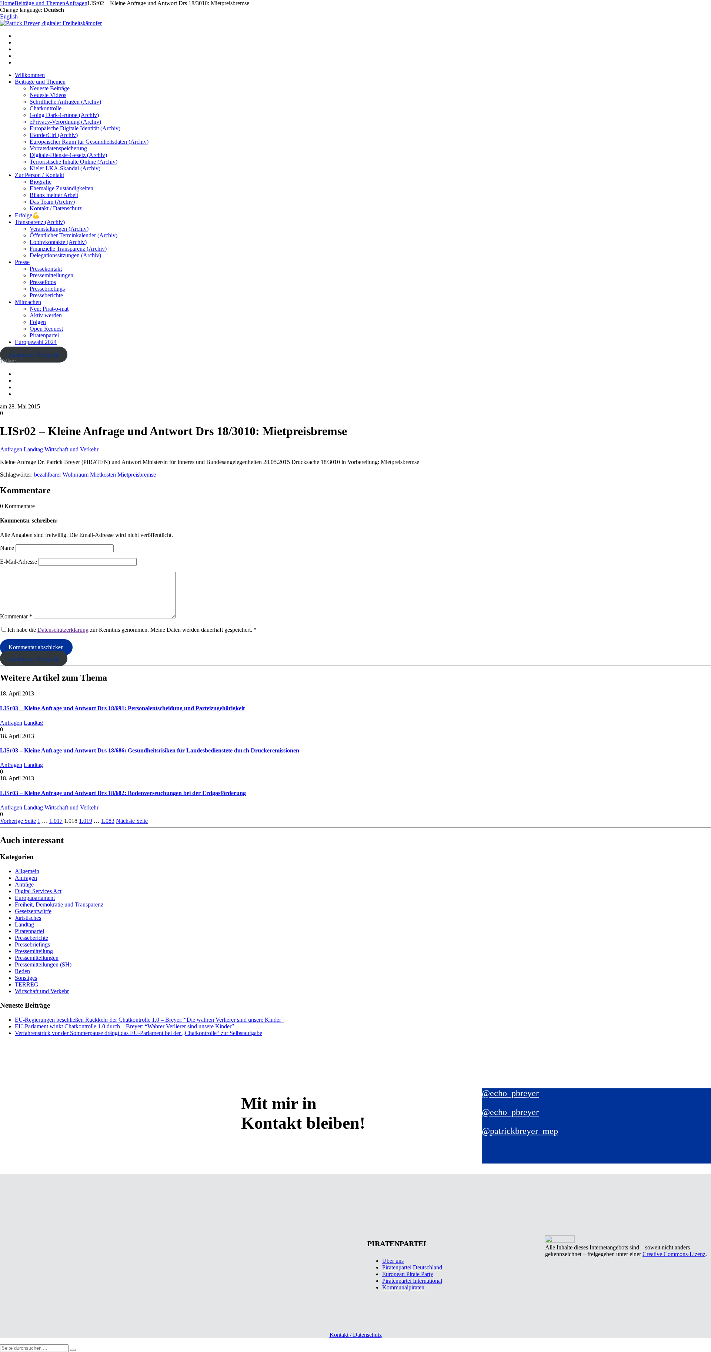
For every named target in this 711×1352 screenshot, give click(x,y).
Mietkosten (103, 474)
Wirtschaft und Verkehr (71, 449)
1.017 (56, 821)
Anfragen (11, 449)
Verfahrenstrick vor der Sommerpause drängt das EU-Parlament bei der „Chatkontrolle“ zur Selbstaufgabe (138, 1033)
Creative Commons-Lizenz (673, 1254)
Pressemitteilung (34, 951)
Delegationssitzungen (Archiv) (65, 255)
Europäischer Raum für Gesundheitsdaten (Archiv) (89, 141)
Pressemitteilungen (51, 275)
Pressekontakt (46, 269)
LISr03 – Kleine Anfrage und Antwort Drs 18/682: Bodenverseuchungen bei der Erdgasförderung (123, 793)
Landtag (33, 449)
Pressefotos (43, 282)
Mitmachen (28, 302)
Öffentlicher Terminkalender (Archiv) (73, 235)
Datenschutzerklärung (63, 630)
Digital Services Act (38, 891)
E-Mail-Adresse (18, 561)
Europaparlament (35, 898)
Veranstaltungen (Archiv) (59, 229)
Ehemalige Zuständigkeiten (61, 188)
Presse (22, 262)
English (9, 16)
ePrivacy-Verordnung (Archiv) (65, 121)
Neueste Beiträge (50, 88)
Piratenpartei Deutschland (412, 1267)
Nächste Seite (132, 821)
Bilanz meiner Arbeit (54, 195)
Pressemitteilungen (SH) (43, 964)
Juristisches (28, 918)
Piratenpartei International (412, 1281)
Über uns (393, 1261)
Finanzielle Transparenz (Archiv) (68, 249)
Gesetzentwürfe (33, 911)
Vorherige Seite (18, 821)
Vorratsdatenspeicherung (58, 148)
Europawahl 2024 (36, 342)
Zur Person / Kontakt (39, 175)
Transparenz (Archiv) (40, 222)
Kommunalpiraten (403, 1287)
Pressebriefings (47, 289)
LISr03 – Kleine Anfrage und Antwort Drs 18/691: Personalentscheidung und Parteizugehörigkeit (122, 708)
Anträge (24, 884)
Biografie (40, 181)
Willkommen (30, 75)
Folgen (38, 322)
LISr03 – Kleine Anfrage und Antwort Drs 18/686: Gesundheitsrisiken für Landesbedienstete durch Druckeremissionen (149, 750)
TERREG (27, 984)
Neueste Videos (48, 95)
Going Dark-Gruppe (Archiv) (64, 115)
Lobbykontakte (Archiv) (58, 242)
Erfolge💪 (27, 215)
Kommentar (16, 616)
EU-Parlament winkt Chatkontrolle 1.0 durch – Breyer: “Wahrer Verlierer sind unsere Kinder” (124, 1026)
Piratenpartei (44, 335)
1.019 (85, 821)
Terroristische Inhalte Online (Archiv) (73, 161)
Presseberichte (46, 295)
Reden (22, 971)
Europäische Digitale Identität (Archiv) (75, 128)
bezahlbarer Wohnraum (61, 474)
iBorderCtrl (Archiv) (54, 135)
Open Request (46, 329)
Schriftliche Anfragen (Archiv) (65, 102)
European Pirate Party (407, 1274)
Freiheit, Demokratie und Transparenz (59, 904)
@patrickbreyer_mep (520, 1131)
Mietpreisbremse (136, 474)
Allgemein (27, 871)
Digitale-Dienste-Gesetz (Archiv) (68, 155)
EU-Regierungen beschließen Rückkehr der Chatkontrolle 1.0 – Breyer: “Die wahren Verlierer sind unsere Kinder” (149, 1019)
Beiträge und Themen (40, 82)
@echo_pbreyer (510, 1093)
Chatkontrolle (45, 108)
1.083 (107, 821)
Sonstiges (26, 978)
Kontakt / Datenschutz (56, 208)
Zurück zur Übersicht (34, 354)
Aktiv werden (46, 315)
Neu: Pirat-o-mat (49, 309)
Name (7, 548)
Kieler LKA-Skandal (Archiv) (65, 168)
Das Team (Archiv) (52, 201)
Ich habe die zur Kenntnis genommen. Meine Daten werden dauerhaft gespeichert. (132, 630)
